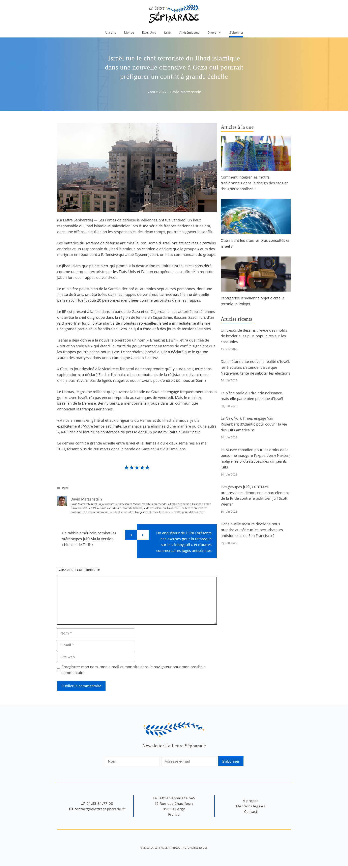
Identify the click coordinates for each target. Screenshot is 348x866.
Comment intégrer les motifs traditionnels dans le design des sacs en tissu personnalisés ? (255, 183)
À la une (110, 32)
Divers (211, 32)
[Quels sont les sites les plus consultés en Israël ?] (256, 231)
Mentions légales (250, 806)
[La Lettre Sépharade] (174, 13)
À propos (250, 800)
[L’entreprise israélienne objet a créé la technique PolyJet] (256, 288)
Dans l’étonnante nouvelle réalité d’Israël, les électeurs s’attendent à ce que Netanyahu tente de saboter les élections (255, 367)
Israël (167, 32)
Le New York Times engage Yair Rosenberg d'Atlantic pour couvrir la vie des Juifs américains (254, 424)
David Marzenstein (185, 91)
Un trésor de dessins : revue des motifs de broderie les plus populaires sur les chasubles (254, 336)
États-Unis (149, 32)
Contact (250, 811)
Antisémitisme (189, 32)
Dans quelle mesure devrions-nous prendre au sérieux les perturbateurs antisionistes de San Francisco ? (252, 529)
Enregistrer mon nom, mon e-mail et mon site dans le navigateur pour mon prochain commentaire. (134, 669)
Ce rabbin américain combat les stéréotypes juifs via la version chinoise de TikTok (89, 539)
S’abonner (236, 32)
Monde (129, 32)
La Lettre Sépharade (165, 847)
